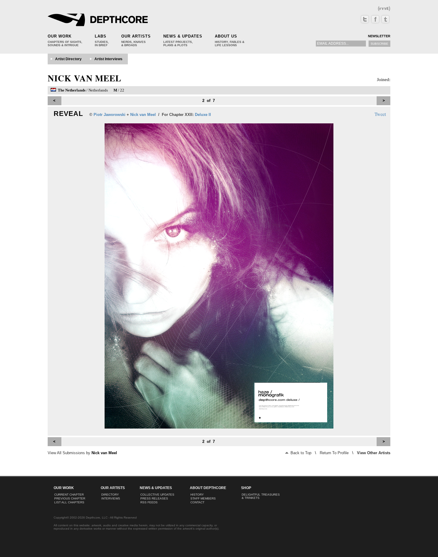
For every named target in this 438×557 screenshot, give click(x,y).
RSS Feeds (149, 502)
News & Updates (182, 36)
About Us (226, 36)
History (197, 494)
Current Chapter (69, 494)
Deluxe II (203, 114)
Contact (197, 502)
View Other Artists (373, 453)
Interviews (110, 498)
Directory (110, 494)
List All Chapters (69, 502)
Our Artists (136, 36)
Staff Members (203, 498)
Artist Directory (68, 59)
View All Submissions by (82, 453)
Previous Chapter (69, 498)
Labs (100, 36)
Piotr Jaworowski (109, 114)
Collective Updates (157, 494)
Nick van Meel (84, 78)
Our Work (60, 36)
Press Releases (154, 498)
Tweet (380, 114)
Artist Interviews (108, 59)
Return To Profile (334, 453)
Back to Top (300, 453)
